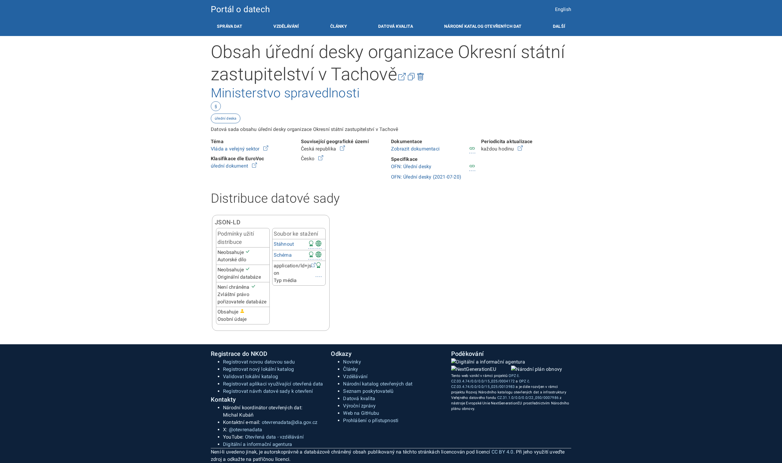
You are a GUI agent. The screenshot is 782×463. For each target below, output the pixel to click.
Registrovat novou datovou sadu (259, 362)
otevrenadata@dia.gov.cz (290, 422)
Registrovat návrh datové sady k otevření (268, 391)
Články (338, 26)
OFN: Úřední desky (411, 166)
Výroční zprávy (359, 406)
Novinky (352, 362)
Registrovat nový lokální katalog (258, 369)
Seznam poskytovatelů (368, 391)
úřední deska (225, 118)
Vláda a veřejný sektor (236, 149)
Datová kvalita (395, 26)
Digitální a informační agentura (257, 444)
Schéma (283, 255)
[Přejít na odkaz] (265, 149)
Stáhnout (284, 244)
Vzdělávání (286, 26)
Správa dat (229, 26)
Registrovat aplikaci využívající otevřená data (273, 384)
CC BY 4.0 (502, 452)
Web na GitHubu (361, 413)
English (563, 9)
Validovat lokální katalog (250, 376)
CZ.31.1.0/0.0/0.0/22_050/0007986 (528, 398)
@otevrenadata (245, 429)
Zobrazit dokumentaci (415, 149)
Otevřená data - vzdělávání (274, 437)
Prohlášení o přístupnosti (370, 420)
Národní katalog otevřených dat (377, 384)
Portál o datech (240, 9)
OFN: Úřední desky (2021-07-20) (426, 177)
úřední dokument (230, 166)
